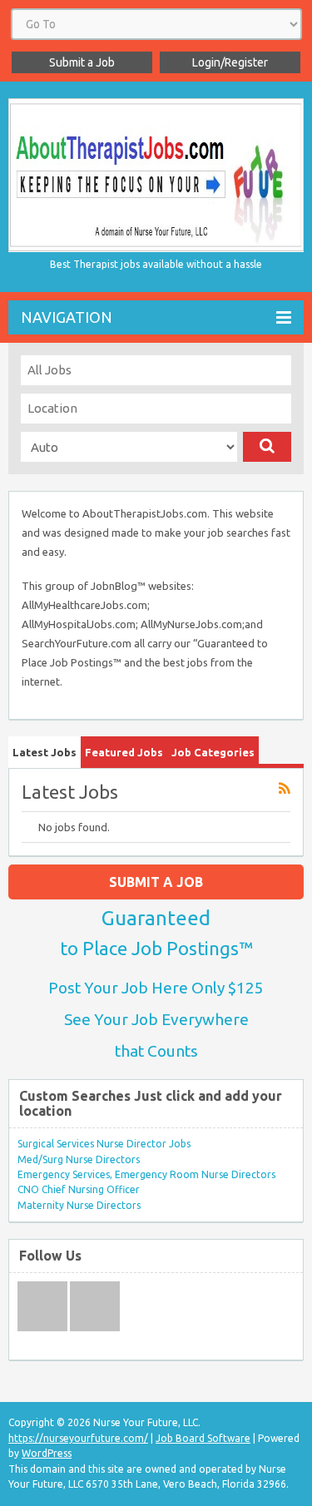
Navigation (66, 317)
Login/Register (230, 62)
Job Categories (213, 752)
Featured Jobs (124, 752)
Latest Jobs (44, 752)
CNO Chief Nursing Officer (78, 1189)
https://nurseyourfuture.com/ (78, 1438)
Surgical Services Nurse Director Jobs (104, 1143)
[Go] (267, 447)
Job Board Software (203, 1438)
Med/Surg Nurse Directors (78, 1159)
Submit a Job (82, 62)
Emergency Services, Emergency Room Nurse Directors (146, 1174)
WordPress (47, 1453)
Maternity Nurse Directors (79, 1205)
